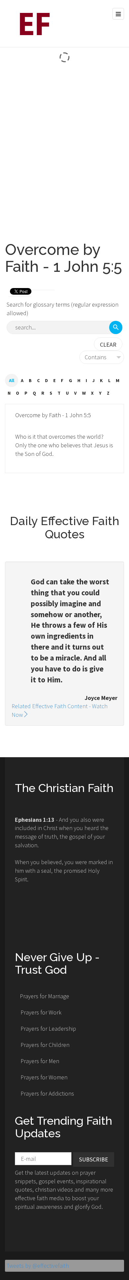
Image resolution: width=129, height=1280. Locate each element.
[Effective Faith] (32, 23)
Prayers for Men (40, 1061)
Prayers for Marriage (44, 996)
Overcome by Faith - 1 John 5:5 (53, 415)
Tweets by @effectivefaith (38, 1265)
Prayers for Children (45, 1045)
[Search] (115, 327)
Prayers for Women (44, 1077)
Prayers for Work (41, 1012)
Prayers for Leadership (48, 1028)
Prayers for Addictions (47, 1093)
